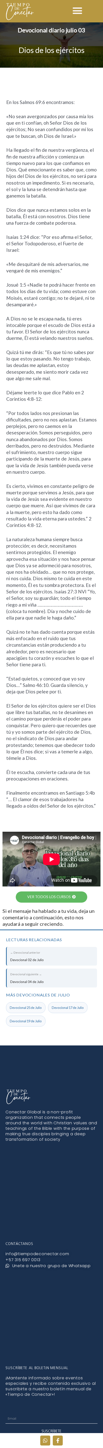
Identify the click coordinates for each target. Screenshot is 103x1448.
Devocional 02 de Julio (27, 956)
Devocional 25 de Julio (26, 1008)
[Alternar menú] (77, 10)
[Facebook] (58, 1441)
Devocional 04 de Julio (27, 978)
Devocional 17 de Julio (68, 1008)
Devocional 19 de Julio (26, 1021)
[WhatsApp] (45, 1441)
